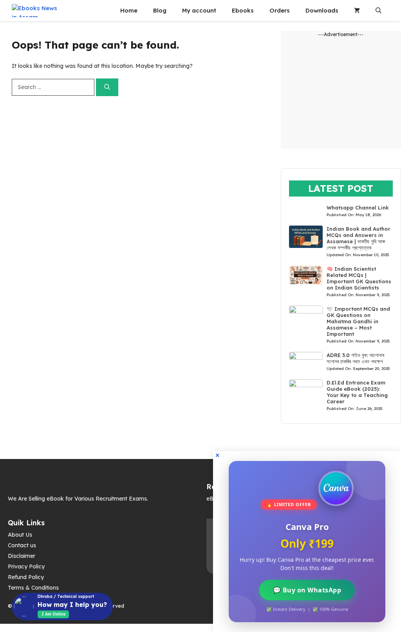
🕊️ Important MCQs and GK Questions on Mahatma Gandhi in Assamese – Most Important (358, 321)
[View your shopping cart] (357, 10)
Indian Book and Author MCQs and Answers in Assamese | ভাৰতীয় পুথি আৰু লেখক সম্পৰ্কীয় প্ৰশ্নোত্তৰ (358, 238)
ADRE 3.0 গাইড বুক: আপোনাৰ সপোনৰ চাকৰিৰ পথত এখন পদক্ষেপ (355, 358)
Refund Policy (26, 577)
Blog (159, 10)
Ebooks (243, 10)
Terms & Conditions (33, 587)
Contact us (22, 545)
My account (199, 10)
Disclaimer (21, 555)
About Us (20, 534)
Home (128, 10)
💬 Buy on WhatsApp (307, 590)
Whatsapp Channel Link (358, 207)
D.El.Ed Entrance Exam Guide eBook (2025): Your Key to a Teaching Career (357, 391)
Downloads (321, 10)
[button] (378, 10)
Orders (279, 10)
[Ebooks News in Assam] (35, 10)
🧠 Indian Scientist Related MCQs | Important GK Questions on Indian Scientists (359, 278)
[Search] (107, 87)
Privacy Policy (26, 566)
